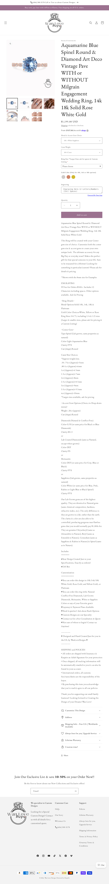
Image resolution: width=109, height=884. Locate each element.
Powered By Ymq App (95, 195)
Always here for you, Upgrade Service (87, 823)
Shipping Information (87, 830)
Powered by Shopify (63, 878)
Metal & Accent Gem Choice (71, 135)
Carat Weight (66, 147)
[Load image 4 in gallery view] (49, 103)
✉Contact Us (60, 821)
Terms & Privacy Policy (88, 836)
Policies (82, 809)
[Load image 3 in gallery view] (36, 103)
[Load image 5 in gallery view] (12, 115)
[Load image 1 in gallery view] (12, 103)
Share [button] (66, 755)
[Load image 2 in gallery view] (24, 103)
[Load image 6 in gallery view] (24, 115)
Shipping (64, 125)
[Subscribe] (75, 791)
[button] (6, 23)
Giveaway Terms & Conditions (86, 844)
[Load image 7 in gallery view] (36, 115)
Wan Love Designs (50, 878)
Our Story (59, 815)
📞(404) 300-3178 (62, 827)
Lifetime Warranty (86, 815)
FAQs (57, 809)
